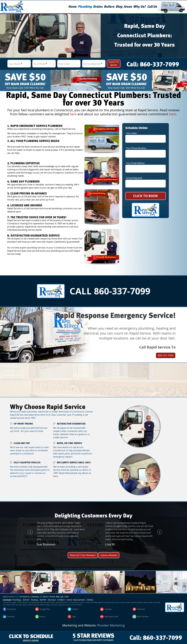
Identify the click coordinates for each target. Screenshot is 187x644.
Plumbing (85, 6)
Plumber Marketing (111, 625)
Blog (119, 6)
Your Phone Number (137, 148)
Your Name (15, 63)
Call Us (152, 6)
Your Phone (40, 63)
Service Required (93, 63)
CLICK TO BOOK (145, 195)
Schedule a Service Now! (93, 384)
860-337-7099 (165, 355)
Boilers (109, 6)
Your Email (64, 63)
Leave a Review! (108, 555)
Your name (132, 133)
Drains (98, 6)
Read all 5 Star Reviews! (82, 555)
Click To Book (114, 63)
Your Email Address (135, 163)
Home (72, 6)
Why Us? (139, 6)
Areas (128, 6)
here (73, 114)
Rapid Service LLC (10, 596)
